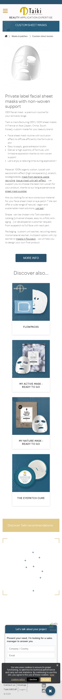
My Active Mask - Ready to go (31, 385)
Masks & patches (20, 36)
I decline (33, 679)
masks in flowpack (26, 238)
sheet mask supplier (16, 191)
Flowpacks (31, 326)
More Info (31, 258)
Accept (45, 679)
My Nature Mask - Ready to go (31, 442)
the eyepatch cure (31, 498)
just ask (39, 208)
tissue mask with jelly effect (31, 180)
